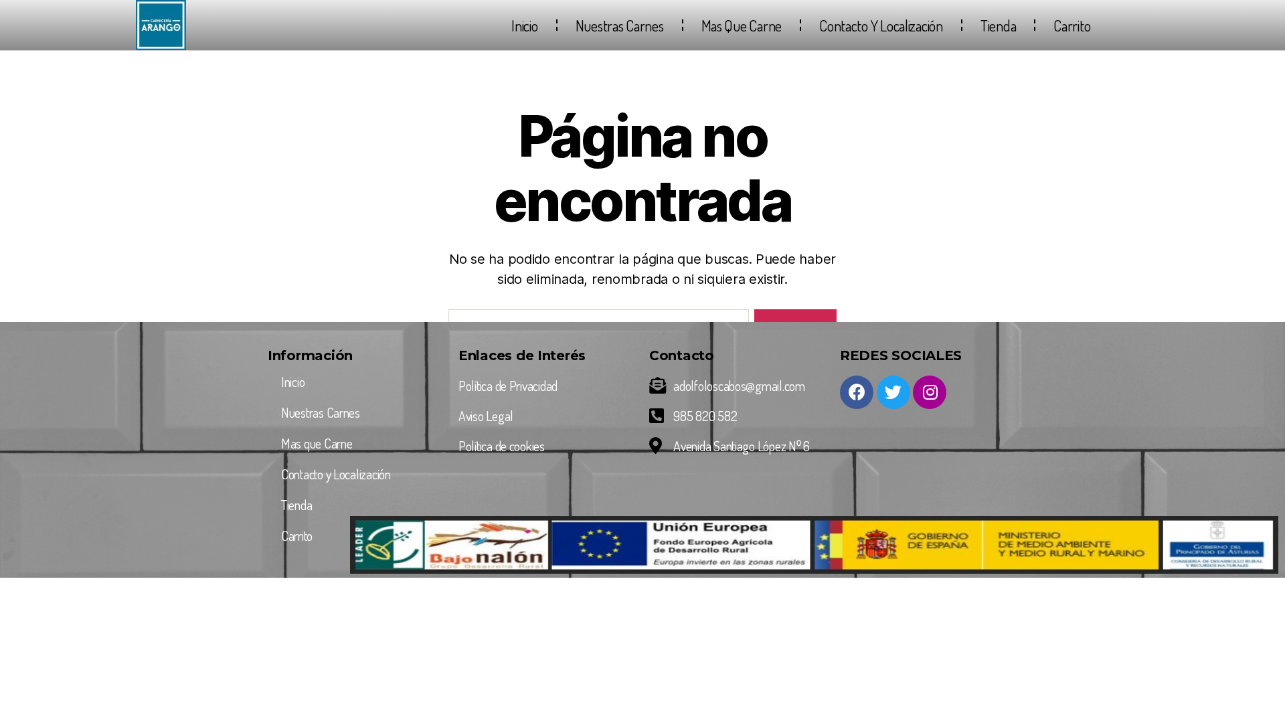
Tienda (998, 25)
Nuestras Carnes (620, 25)
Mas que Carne (741, 25)
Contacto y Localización (881, 25)
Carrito (1071, 25)
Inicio (524, 25)
